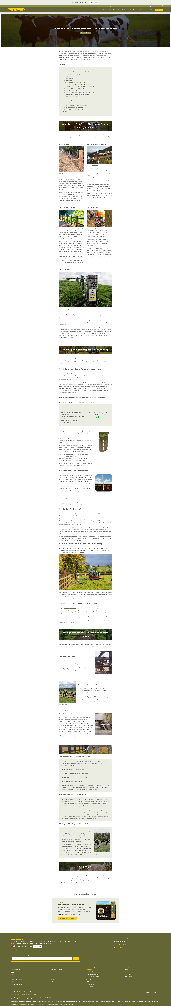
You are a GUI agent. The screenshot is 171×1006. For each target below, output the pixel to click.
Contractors (116, 9)
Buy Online (52, 967)
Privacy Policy (128, 974)
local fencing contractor (70, 608)
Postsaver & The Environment (131, 967)
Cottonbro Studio (103, 854)
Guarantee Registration (130, 971)
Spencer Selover (104, 675)
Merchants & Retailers (17, 979)
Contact (151, 9)
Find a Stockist (53, 971)
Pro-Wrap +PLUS (16, 969)
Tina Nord (66, 173)
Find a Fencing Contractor (56, 969)
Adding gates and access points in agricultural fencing (77, 96)
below (60, 264)
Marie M (66, 704)
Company (139, 9)
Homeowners (106, 9)
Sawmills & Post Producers (18, 981)
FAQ (146, 9)
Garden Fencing (91, 967)
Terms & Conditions (129, 976)
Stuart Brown (95, 165)
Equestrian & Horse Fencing (93, 974)
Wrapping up (66, 111)
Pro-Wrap (14, 967)
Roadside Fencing (91, 984)
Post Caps (52, 981)
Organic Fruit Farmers (17, 984)
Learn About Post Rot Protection (67, 918)
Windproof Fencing (91, 971)
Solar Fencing (90, 981)
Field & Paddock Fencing (93, 976)
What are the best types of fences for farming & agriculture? (78, 71)
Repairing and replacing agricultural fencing (74, 82)
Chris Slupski (67, 309)
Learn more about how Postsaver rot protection (71, 502)
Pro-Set (51, 977)
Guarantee (127, 969)
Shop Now (158, 9)
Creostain (52, 979)
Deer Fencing (90, 986)
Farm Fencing (90, 969)
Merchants (124, 9)
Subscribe (76, 958)
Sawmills (132, 9)
